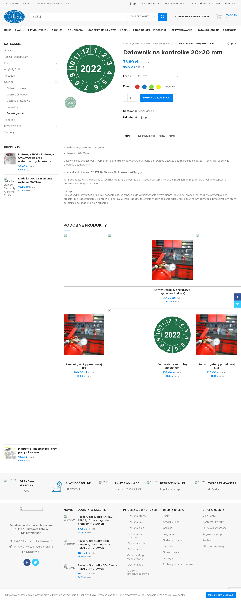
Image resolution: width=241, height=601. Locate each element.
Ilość (126, 76)
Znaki (7, 63)
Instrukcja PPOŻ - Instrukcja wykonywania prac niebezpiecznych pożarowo (36, 158)
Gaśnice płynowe (17, 88)
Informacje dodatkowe (156, 136)
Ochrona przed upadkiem (137, 536)
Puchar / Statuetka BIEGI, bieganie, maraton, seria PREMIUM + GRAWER (94, 544)
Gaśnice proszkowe (18, 101)
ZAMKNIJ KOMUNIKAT (220, 595)
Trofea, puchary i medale (178, 564)
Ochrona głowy (137, 516)
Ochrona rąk (135, 522)
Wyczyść (170, 87)
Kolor (127, 86)
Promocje (9, 132)
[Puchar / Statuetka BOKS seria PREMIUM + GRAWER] (69, 571)
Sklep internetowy (213, 546)
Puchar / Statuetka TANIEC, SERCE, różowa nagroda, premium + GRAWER (95, 520)
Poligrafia (9, 120)
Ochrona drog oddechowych (135, 557)
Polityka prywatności (215, 528)
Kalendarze (169, 546)
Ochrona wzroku (137, 549)
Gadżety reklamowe (175, 540)
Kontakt (207, 540)
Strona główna (131, 44)
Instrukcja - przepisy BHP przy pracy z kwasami (37, 451)
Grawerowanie (13, 126)
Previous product (228, 44)
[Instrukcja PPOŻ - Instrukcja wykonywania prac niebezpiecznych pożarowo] (10, 162)
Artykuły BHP (12, 69)
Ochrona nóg (135, 565)
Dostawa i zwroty (213, 522)
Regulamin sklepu (213, 534)
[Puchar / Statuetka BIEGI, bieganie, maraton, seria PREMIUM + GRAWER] (69, 549)
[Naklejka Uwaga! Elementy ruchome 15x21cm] (10, 309)
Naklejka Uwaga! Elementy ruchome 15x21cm (35, 181)
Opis (128, 136)
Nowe (7, 50)
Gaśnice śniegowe (18, 95)
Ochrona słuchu (137, 543)
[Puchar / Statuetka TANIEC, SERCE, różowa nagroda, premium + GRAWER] (69, 524)
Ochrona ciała (136, 528)
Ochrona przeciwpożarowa (138, 572)
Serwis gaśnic (163, 44)
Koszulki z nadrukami (16, 57)
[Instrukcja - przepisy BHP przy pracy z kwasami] (10, 454)
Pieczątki (9, 76)
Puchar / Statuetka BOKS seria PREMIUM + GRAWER (97, 567)
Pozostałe (13, 107)
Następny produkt (235, 44)
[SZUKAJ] (162, 17)
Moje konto (209, 516)
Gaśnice (147, 44)
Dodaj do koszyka (156, 98)
